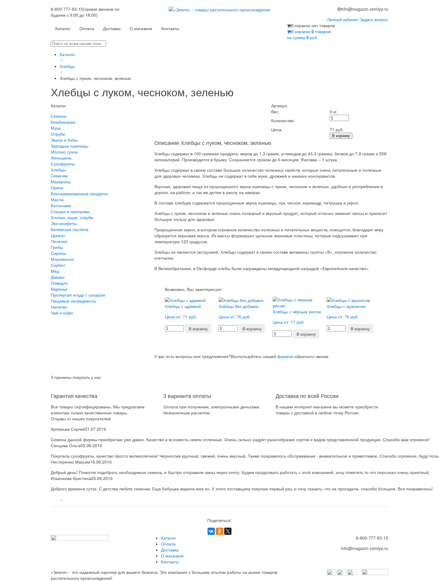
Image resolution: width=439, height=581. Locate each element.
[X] (227, 531)
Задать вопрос (374, 19)
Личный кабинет (343, 19)
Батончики (61, 205)
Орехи (57, 187)
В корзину (341, 136)
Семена (58, 116)
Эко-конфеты (64, 223)
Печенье (59, 241)
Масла (57, 199)
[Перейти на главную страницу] (219, 14)
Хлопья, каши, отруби (72, 217)
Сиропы (58, 253)
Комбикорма (63, 122)
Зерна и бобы (64, 140)
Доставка (112, 28)
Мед (55, 271)
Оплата (86, 28)
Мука (56, 128)
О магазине (141, 28)
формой (285, 356)
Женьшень (61, 158)
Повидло (59, 283)
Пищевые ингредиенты (73, 301)
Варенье (59, 289)
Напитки (59, 307)
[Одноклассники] (219, 531)
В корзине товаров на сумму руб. (309, 34)
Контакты (170, 28)
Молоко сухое (64, 152)
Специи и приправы (70, 211)
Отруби (58, 134)
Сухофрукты (63, 164)
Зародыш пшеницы (69, 146)
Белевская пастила (69, 229)
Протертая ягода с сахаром (78, 295)
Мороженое (62, 259)
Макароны (61, 182)
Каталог (62, 28)
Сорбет (58, 265)
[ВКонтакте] (211, 531)
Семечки (59, 176)
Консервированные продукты (79, 193)
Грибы (57, 247)
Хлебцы (67, 66)
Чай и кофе (62, 313)
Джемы (58, 277)
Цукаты (58, 235)
